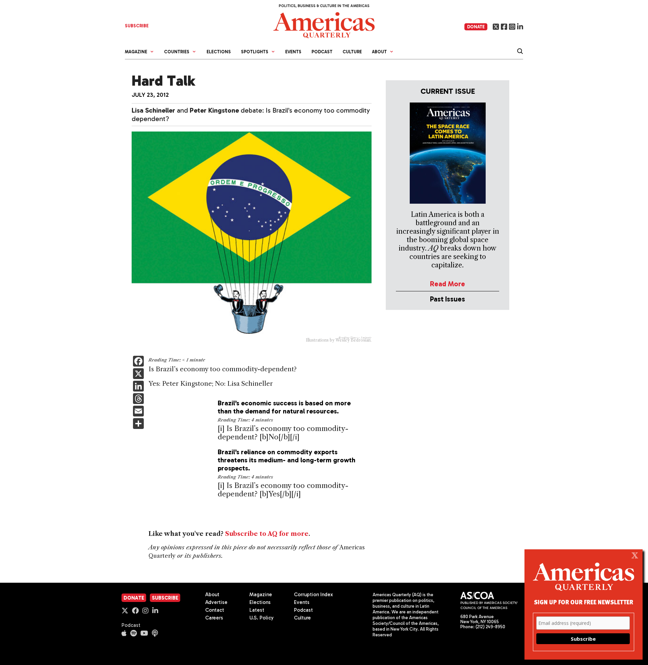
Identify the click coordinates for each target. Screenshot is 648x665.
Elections (219, 51)
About (212, 594)
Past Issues (447, 299)
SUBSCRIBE (136, 25)
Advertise (216, 602)
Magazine (260, 594)
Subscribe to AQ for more (266, 534)
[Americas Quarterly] (324, 24)
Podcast (322, 51)
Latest (256, 610)
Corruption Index (313, 594)
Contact (214, 610)
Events (293, 51)
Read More (447, 284)
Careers (214, 618)
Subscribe (165, 598)
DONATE (476, 26)
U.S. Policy (261, 618)
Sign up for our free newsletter (583, 602)
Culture (352, 51)
